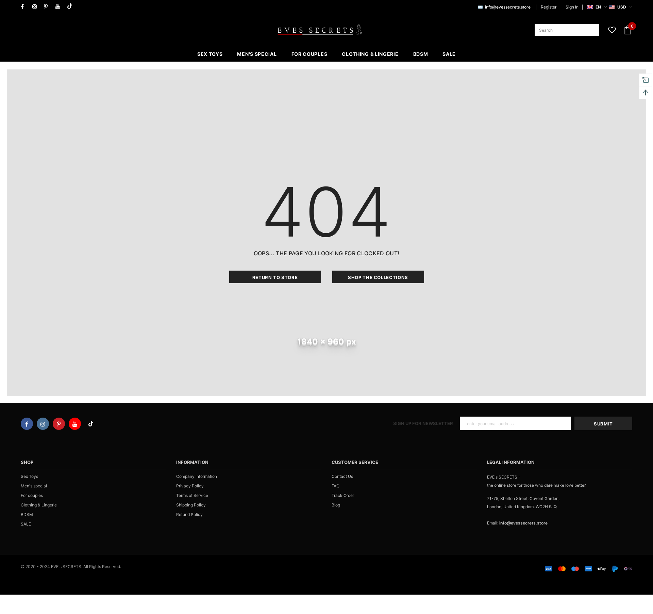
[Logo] (319, 30)
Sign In (572, 7)
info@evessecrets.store (508, 7)
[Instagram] (36, 6)
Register (548, 7)
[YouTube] (59, 6)
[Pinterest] (48, 6)
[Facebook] (25, 6)
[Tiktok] (71, 6)
